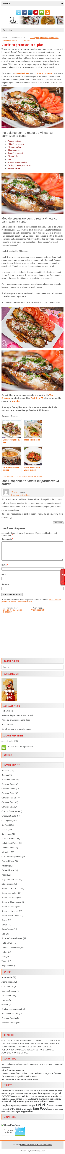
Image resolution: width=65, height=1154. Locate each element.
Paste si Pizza (8, 861)
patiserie (35, 1101)
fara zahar (11, 1099)
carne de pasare (39, 1090)
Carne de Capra (8, 784)
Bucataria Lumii (8, 780)
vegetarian (32, 476)
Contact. (58, 1073)
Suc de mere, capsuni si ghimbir (12, 611)
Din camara (6, 834)
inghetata (27, 1099)
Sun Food (40, 1108)
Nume (5, 565)
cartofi (18, 1093)
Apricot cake (7, 724)
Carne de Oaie (8, 793)
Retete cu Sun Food (10, 888)
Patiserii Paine (8, 870)
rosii (23, 1109)
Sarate (4, 925)
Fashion (5, 1000)
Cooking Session (9, 991)
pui (33, 1105)
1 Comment (26, 40)
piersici (52, 1101)
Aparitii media (7, 982)
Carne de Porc (8, 802)
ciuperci (34, 1093)
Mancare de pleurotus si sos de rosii (17, 715)
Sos (3, 934)
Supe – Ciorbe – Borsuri (12, 938)
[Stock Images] (9, 700)
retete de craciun (55, 1106)
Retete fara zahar (9, 897)
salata (29, 1109)
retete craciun (7, 884)
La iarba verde (8, 848)
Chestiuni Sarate (9, 816)
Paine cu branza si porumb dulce (16, 720)
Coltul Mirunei (7, 986)
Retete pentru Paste (10, 916)
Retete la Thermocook (11, 902)
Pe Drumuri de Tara (10, 1014)
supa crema (53, 1109)
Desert (4, 829)
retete (14, 40)
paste (28, 1101)
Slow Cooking (7, 929)
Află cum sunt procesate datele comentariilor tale (31, 600)
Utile (3, 956)
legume (34, 1099)
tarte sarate (6, 1112)
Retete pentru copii (10, 911)
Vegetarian (6, 965)
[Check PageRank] (11, 1125)
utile (13, 1112)
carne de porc (55, 1091)
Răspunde (58, 523)
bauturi (26, 1091)
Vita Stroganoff (37, 610)
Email (5, 575)
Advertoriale (7, 977)
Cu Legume (34, 38)
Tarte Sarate (7, 943)
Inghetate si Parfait (10, 843)
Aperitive (5, 770)
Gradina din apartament (12, 1009)
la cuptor (17, 476)
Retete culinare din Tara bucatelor (36, 1144)
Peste (4, 875)
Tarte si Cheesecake (11, 947)
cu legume (9, 476)
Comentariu (7, 539)
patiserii (44, 1101)
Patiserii (5, 866)
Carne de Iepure (8, 789)
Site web (5, 584)
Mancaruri (44, 38)
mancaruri (44, 1099)
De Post (5, 825)
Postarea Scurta (9, 1018)
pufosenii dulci (25, 1106)
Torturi (4, 952)
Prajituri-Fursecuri (9, 879)
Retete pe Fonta (9, 906)
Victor (14, 492)
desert (6, 1096)
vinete (39, 476)
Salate (4, 920)
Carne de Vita (7, 807)
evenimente (51, 1096)
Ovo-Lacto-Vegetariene (11, 857)
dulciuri (25, 1096)
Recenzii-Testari (9, 1023)
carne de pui (8, 1093)
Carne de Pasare (9, 798)
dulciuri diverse (37, 1096)
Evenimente (7, 995)
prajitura (7, 1105)
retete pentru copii (11, 1109)
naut (21, 1101)
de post (56, 1093)
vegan (17, 1112)
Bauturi (5, 775)
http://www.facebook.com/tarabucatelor (20, 1079)
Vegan (4, 961)
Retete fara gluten (9, 893)
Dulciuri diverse (8, 838)
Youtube (16, 401)
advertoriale (7, 1091)
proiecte (15, 1106)
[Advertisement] (32, 635)
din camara (15, 1096)
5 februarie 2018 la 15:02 (20, 495)
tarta (61, 1109)
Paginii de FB (36, 398)
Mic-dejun (6, 852)
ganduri (19, 1099)
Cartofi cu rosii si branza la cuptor (16, 729)
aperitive (18, 1090)
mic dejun (13, 1101)
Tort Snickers (7, 711)
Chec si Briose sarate (11, 811)
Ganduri (5, 1004)
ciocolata (25, 1093)
